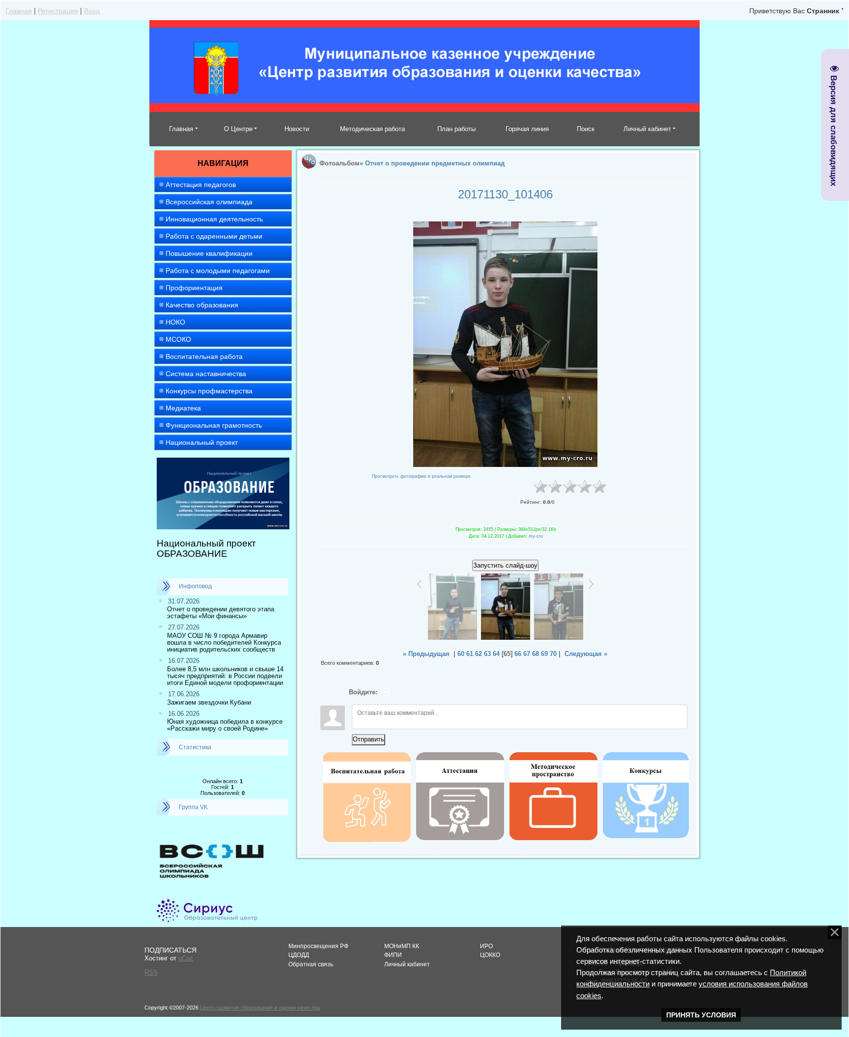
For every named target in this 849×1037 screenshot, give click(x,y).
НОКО (175, 322)
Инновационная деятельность (214, 219)
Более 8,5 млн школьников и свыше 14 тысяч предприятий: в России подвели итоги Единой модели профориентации (225, 676)
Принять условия (701, 1015)
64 (496, 653)
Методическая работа (372, 129)
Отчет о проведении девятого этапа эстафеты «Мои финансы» (220, 612)
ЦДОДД (298, 955)
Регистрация (58, 10)
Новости (296, 129)
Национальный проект (202, 442)
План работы (456, 129)
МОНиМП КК (401, 946)
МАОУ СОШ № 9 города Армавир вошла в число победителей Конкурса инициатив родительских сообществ (224, 643)
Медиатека (183, 408)
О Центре (238, 129)
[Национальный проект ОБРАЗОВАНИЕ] (223, 461)
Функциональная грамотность (214, 425)
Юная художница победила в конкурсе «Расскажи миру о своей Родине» (225, 725)
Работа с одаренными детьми (214, 236)
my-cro (536, 536)
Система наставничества (206, 374)
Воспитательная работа (204, 356)
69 (544, 653)
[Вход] (386, 692)
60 (460, 653)
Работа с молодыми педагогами (218, 270)
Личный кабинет (647, 129)
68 (535, 653)
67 (526, 653)
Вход (92, 10)
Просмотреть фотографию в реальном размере (421, 476)
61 (469, 653)
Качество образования (202, 305)
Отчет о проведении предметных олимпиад (435, 163)
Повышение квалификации (209, 253)
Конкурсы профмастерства (209, 391)
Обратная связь (310, 964)
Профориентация (194, 288)
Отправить (368, 739)
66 (517, 653)
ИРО (486, 946)
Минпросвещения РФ (318, 946)
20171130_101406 (505, 194)
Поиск (585, 129)
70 (553, 653)
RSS (151, 972)
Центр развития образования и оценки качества (260, 1007)
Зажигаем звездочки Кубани (209, 702)
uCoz (185, 958)
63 (487, 653)
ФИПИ (393, 955)
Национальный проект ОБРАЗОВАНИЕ (206, 548)
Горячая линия (527, 129)
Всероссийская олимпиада (209, 202)
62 (478, 653)
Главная (18, 10)
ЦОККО (490, 955)
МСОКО (178, 339)
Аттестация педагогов (201, 185)
